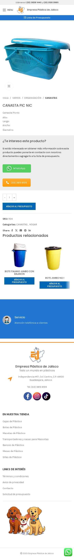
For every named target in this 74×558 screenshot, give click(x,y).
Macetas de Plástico (14, 433)
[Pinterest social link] (25, 230)
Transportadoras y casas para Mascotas (26, 439)
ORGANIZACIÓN (32, 97)
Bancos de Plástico (13, 445)
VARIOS (16, 97)
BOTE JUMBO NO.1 (54, 277)
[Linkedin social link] (30, 230)
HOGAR (33, 224)
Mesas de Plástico (13, 451)
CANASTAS (51, 97)
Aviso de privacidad (13, 482)
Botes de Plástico (12, 427)
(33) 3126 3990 (51, 2)
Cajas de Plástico (12, 421)
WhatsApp (19, 168)
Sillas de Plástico (12, 457)
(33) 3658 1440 (33, 2)
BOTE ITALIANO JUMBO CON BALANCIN (19, 272)
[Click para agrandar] (9, 86)
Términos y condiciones (16, 476)
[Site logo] (21, 9)
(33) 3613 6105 (19, 182)
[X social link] (16, 230)
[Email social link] (21, 230)
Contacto (8, 488)
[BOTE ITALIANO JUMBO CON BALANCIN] (19, 255)
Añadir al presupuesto (19, 206)
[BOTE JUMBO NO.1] (54, 258)
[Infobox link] (44, 9)
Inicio (6, 97)
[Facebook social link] (12, 230)
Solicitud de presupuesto (16, 494)
